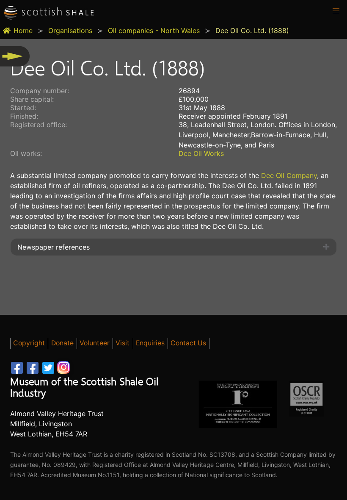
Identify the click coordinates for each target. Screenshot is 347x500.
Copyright (29, 343)
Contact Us (188, 343)
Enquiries (150, 343)
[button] (336, 11)
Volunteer (95, 343)
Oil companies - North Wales (154, 30)
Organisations (70, 30)
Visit (122, 343)
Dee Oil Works (201, 153)
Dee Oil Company (288, 175)
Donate (62, 343)
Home (23, 30)
